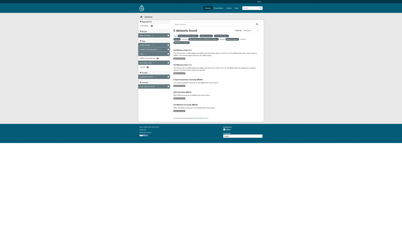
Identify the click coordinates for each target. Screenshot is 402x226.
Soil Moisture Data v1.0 (182, 65)
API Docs (205, 118)
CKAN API (142, 130)
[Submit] (260, 8)
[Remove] (197, 36)
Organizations (218, 8)
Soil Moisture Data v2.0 (182, 50)
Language (226, 133)
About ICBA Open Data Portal (149, 127)
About (237, 8)
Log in (259, 2)
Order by (238, 30)
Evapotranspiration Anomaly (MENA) (188, 79)
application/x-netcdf (179, 58)
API (199, 118)
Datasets (208, 8)
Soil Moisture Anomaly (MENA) (185, 104)
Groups (229, 8)
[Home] (141, 16)
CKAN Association (145, 132)
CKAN (226, 129)
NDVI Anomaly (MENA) (182, 92)
